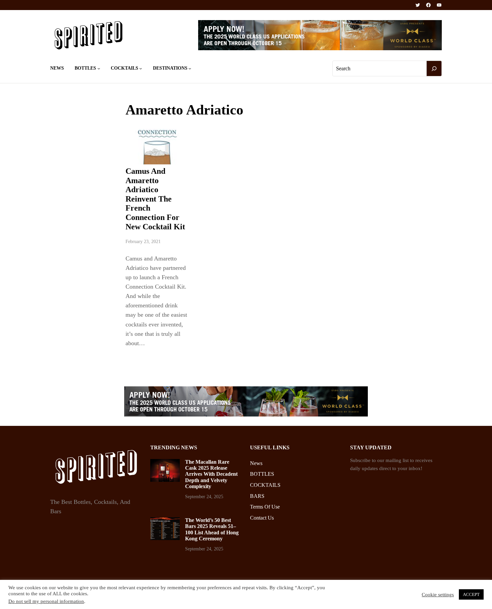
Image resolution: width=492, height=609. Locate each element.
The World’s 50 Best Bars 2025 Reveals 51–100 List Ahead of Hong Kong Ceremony (212, 529)
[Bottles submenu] (98, 68)
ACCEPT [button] (471, 594)
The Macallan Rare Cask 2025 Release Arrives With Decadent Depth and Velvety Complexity (211, 474)
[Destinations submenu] (189, 68)
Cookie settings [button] (438, 594)
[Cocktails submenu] (140, 68)
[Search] (434, 69)
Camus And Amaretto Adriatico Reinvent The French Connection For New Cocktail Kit (155, 199)
